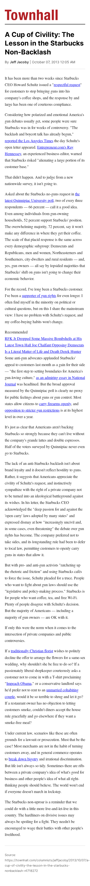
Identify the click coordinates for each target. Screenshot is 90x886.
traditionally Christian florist (32, 650)
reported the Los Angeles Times (29, 140)
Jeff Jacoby (19, 62)
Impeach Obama (18, 683)
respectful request (67, 84)
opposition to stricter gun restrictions (32, 410)
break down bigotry (23, 758)
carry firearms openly (55, 403)
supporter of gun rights (39, 295)
